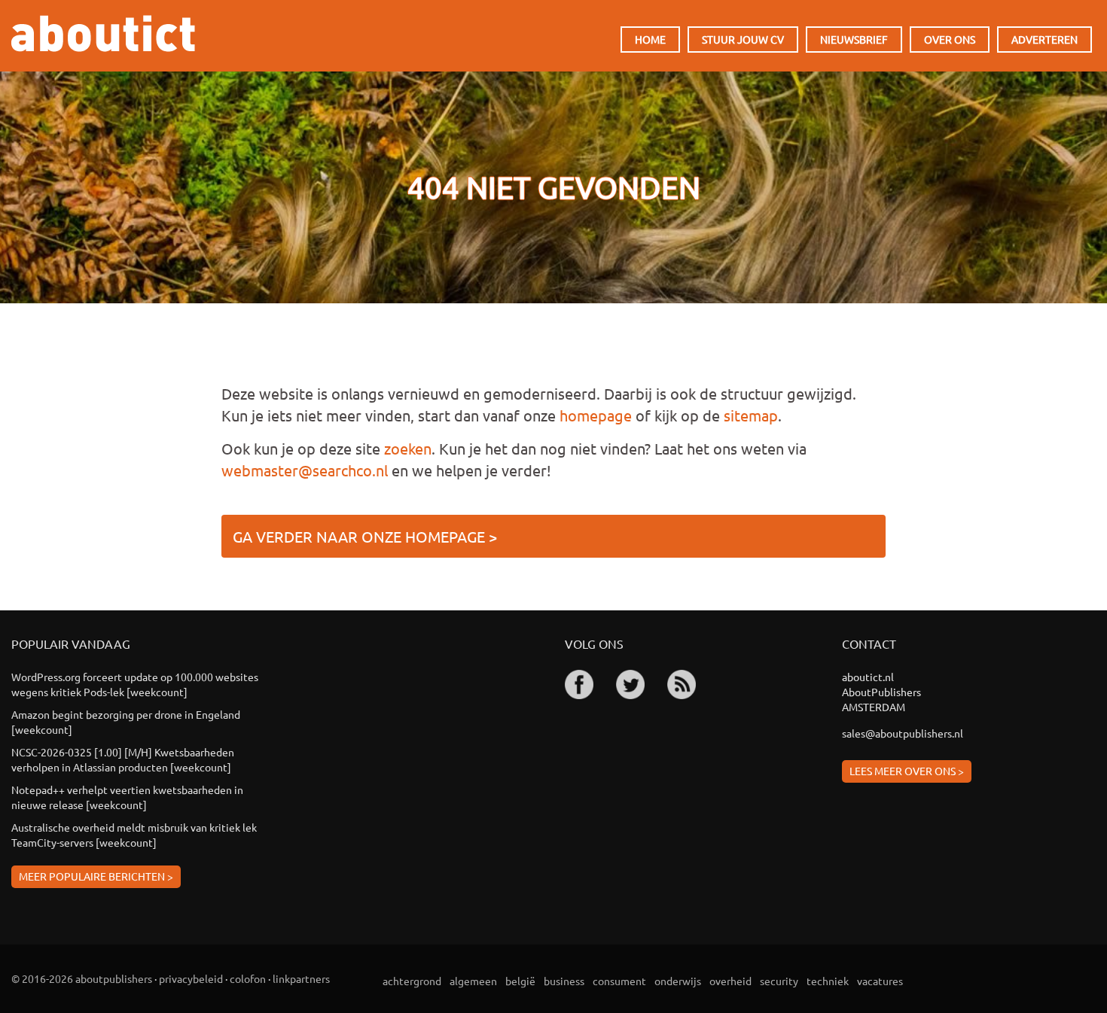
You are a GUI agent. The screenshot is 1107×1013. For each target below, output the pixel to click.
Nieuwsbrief (854, 39)
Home (650, 39)
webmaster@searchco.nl (304, 470)
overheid (730, 980)
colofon (248, 978)
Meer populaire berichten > (96, 876)
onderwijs (677, 980)
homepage (596, 415)
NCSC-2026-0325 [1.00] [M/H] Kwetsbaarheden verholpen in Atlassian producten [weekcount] (122, 759)
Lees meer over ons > (906, 770)
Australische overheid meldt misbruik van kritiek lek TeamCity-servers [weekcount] (134, 834)
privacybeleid (191, 978)
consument (619, 980)
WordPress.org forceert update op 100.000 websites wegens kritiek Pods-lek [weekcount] (134, 684)
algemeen (473, 980)
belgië (520, 980)
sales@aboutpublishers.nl (902, 733)
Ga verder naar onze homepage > (365, 536)
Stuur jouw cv (743, 39)
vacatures (880, 980)
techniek (828, 980)
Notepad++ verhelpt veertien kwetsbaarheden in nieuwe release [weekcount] (127, 797)
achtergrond (412, 980)
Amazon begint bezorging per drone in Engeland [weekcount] (125, 721)
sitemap (751, 415)
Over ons (949, 39)
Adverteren (1044, 39)
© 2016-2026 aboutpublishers (81, 978)
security (779, 980)
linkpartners (301, 978)
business (564, 980)
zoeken (408, 448)
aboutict (103, 33)
